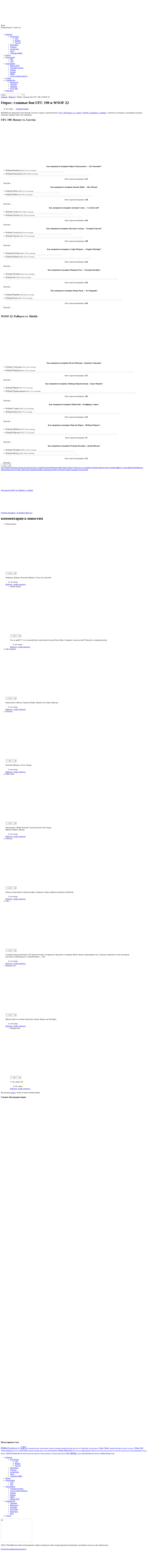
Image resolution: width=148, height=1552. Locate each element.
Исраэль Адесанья (34, 1450)
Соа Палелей (83, 470)
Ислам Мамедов (94, 468)
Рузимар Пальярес (70, 470)
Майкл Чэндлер (95, 1450)
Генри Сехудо (76, 1448)
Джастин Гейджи (93, 1448)
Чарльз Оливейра (46, 1453)
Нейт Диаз (112, 1450)
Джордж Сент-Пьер (115, 1448)
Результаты (14, 36)
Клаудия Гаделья (107, 468)
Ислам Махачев (23, 1450)
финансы (108, 1453)
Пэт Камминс (32, 470)
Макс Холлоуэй (104, 1450)
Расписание (10, 57)
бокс (68, 1453)
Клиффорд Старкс (121, 468)
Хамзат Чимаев (27, 1453)
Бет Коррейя (47, 468)
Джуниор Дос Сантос (127, 1448)
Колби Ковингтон (53, 1450)
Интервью (14, 45)
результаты (95, 1453)
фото (113, 1453)
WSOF (7, 468)
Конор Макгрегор (66, 1450)
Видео (8, 55)
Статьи (8, 78)
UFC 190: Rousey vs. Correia (70, 113)
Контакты (9, 91)
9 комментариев (22, 109)
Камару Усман (44, 1450)
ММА (12, 74)
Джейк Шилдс (68, 468)
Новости (9, 34)
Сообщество (10, 80)
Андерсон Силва (66, 1448)
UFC (16, 39)
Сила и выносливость (18, 76)
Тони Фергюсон (124, 1450)
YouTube (13, 84)
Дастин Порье (84, 1448)
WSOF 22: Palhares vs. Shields (94, 113)
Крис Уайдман (77, 1450)
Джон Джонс (104, 1448)
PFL (11, 59)
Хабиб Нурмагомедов (14, 1453)
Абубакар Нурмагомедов (19, 468)
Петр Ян (117, 1450)
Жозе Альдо (15, 1450)
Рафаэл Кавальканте (46, 470)
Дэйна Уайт (138, 1448)
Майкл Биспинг (86, 1450)
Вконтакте (14, 82)
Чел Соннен (54, 1453)
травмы (102, 1453)
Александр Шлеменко (55, 1448)
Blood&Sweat (12, 1448)
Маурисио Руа (12, 470)
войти (13, 1093)
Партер (13, 70)
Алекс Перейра (44, 1448)
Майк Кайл (132, 468)
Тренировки (10, 64)
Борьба (13, 72)
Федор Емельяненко (135, 1450)
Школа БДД (14, 66)
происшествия (86, 1453)
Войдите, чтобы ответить (16, 584)
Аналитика (14, 49)
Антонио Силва (35, 468)
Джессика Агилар (81, 468)
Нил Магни (22, 470)
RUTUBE (14, 89)
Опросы (13, 47)
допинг (79, 1453)
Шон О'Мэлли (62, 1453)
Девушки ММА (16, 53)
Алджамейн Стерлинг (34, 1448)
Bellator (18, 41)
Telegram (13, 86)
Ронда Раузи (58, 470)
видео (74, 1453)
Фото (12, 51)
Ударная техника (16, 68)
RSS (12, 1514)
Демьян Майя (57, 468)
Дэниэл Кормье (6, 1450)
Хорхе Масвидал (36, 1453)
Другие (18, 43)
